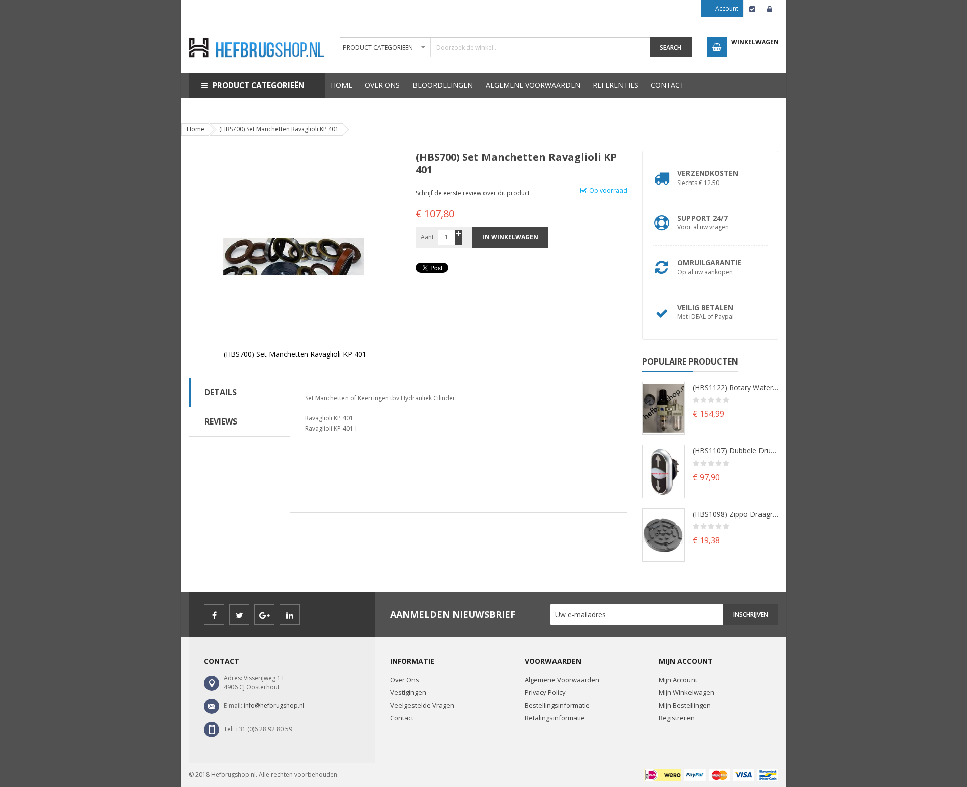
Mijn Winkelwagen (686, 692)
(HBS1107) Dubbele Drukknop (735, 450)
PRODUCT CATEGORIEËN (258, 85)
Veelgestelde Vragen (422, 705)
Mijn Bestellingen (685, 705)
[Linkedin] (290, 614)
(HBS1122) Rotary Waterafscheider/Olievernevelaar (735, 387)
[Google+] (264, 614)
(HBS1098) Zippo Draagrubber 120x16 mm (735, 514)
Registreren (677, 717)
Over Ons (404, 679)
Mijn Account (678, 679)
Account (726, 8)
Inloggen (769, 8)
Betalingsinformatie (555, 717)
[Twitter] (239, 614)
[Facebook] (214, 614)
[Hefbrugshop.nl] (257, 36)
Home (195, 129)
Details (220, 392)
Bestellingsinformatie (557, 705)
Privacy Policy (545, 692)
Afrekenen (752, 8)
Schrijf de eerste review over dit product (473, 193)
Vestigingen (408, 692)
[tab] (239, 392)
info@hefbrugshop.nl (274, 705)
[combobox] (495, 47)
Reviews (220, 421)
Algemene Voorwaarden (562, 679)
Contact (401, 717)
